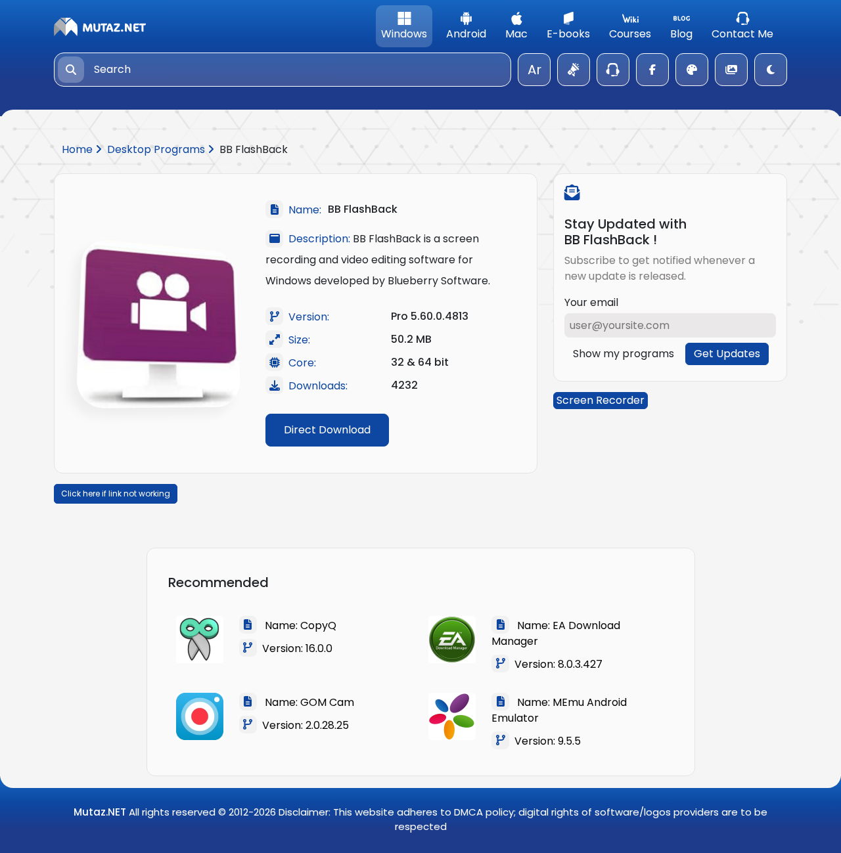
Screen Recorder (601, 400)
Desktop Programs (157, 149)
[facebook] (652, 69)
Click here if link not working (115, 493)
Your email (591, 302)
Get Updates (727, 353)
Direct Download (327, 429)
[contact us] (613, 69)
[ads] (573, 69)
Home (78, 149)
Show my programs (623, 353)
